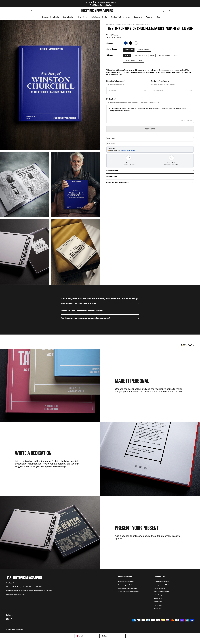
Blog (158, 17)
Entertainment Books (99, 17)
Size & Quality (111, 176)
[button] (32, 10)
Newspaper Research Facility (162, 585)
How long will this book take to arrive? (78, 303)
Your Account (157, 608)
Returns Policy (158, 595)
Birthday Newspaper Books (126, 581)
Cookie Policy (158, 601)
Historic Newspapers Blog (161, 581)
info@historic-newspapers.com (15, 594)
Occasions (138, 17)
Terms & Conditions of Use (161, 591)
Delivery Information (159, 588)
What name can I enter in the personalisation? (82, 311)
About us (149, 17)
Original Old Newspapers (120, 17)
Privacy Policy (158, 598)
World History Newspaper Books (127, 588)
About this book (112, 170)
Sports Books (68, 17)
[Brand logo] (24, 577)
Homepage (109, 24)
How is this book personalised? (117, 183)
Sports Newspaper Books (125, 585)
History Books (82, 17)
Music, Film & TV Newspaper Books (128, 591)
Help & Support (158, 605)
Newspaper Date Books (50, 17)
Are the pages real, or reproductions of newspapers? (85, 318)
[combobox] (87, 636)
